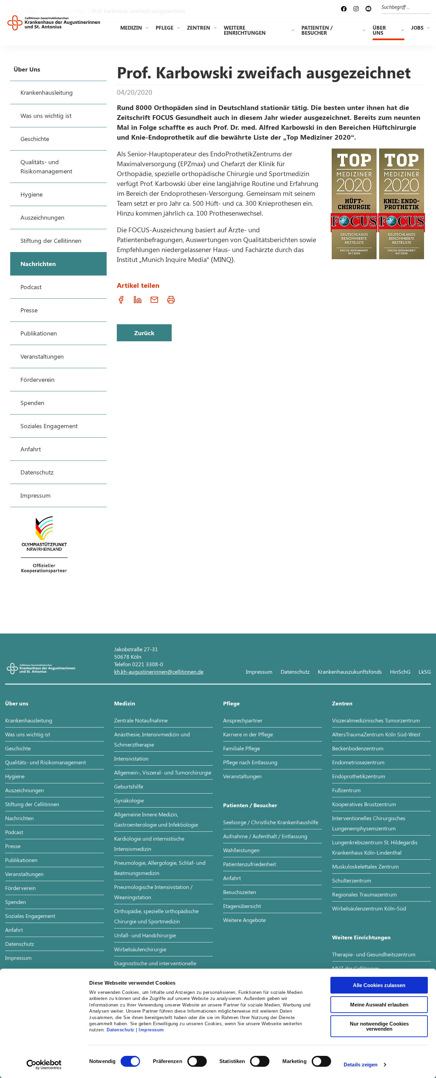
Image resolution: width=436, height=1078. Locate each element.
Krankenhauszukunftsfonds (350, 671)
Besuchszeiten (239, 891)
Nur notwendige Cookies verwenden (379, 1026)
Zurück (144, 333)
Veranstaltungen (24, 873)
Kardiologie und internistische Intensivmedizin (149, 843)
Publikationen (21, 859)
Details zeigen (360, 1064)
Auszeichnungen (24, 790)
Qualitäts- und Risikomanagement (45, 762)
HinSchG (400, 671)
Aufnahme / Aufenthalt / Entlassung (265, 836)
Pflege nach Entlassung (250, 762)
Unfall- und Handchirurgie (145, 935)
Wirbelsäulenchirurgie (140, 949)
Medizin (131, 27)
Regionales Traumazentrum (364, 894)
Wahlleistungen (241, 850)
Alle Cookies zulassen (379, 985)
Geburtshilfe (128, 786)
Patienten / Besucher (317, 30)
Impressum (151, 1030)
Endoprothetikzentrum (358, 776)
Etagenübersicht (242, 905)
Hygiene (15, 776)
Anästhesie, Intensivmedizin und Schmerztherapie (152, 739)
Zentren (198, 27)
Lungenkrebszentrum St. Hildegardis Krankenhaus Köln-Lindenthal (375, 847)
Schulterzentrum (351, 880)
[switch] (197, 1061)
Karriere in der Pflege (248, 734)
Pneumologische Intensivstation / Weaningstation (153, 892)
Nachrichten (19, 818)
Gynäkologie (129, 800)
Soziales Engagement (30, 915)
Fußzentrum (346, 790)
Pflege (164, 27)
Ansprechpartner (243, 720)
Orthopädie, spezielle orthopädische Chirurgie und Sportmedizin (156, 916)
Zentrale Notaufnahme (141, 720)
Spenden (15, 901)
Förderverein (20, 887)
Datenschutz (121, 1030)
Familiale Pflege (241, 748)
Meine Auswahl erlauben (379, 1004)
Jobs (417, 27)
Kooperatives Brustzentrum (364, 804)
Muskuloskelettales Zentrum (365, 866)
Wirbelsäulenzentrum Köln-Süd (369, 908)
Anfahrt (14, 929)
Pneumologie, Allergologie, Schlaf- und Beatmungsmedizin (159, 867)
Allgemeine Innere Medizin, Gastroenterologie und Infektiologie (156, 819)
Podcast (14, 831)
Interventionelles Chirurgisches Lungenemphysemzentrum (368, 823)
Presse (12, 845)
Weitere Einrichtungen (245, 30)
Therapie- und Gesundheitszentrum (374, 954)
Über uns (379, 30)
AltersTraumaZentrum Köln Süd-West (376, 734)
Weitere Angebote (244, 919)
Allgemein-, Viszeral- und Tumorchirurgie (162, 772)
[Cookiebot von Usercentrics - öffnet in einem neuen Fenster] (44, 1065)
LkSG (425, 671)
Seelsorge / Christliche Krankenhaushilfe (270, 822)
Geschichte (18, 748)
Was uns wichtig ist (27, 734)
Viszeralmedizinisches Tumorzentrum (376, 720)
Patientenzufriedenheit (249, 864)
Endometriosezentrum (358, 762)
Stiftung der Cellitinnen (32, 804)
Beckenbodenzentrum (358, 748)
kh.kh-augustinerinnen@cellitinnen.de (158, 671)
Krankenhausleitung (28, 720)
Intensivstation (131, 758)
